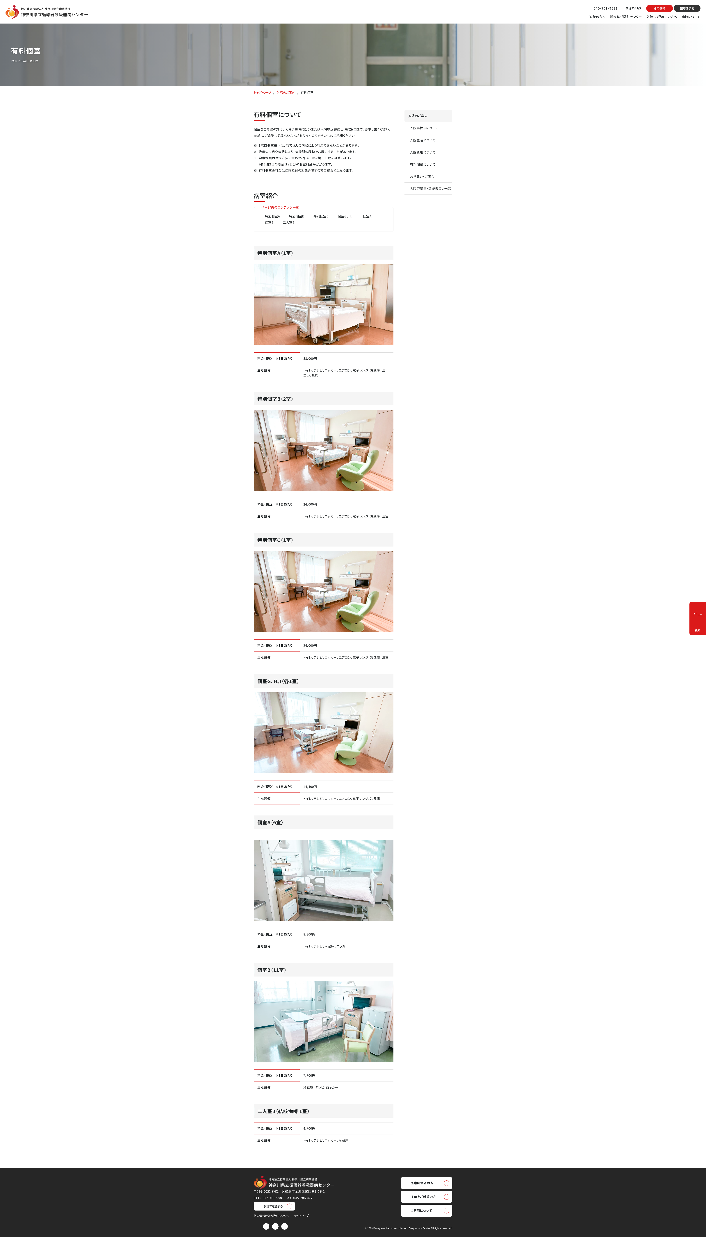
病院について (691, 16)
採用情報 (659, 8)
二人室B (289, 222)
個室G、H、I (346, 216)
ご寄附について (421, 1210)
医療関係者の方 (422, 1183)
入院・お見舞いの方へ (662, 16)
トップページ (262, 92)
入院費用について (423, 152)
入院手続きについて (424, 128)
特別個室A (272, 216)
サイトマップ (301, 1216)
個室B (269, 222)
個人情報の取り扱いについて (271, 1216)
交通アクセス (634, 8)
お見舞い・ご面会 (422, 176)
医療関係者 (687, 8)
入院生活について (423, 140)
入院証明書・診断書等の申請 (430, 188)
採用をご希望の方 (423, 1196)
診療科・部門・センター (626, 16)
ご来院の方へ (596, 16)
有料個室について (423, 164)
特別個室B (296, 216)
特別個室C (321, 216)
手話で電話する (273, 1206)
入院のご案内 (286, 92)
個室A (367, 216)
